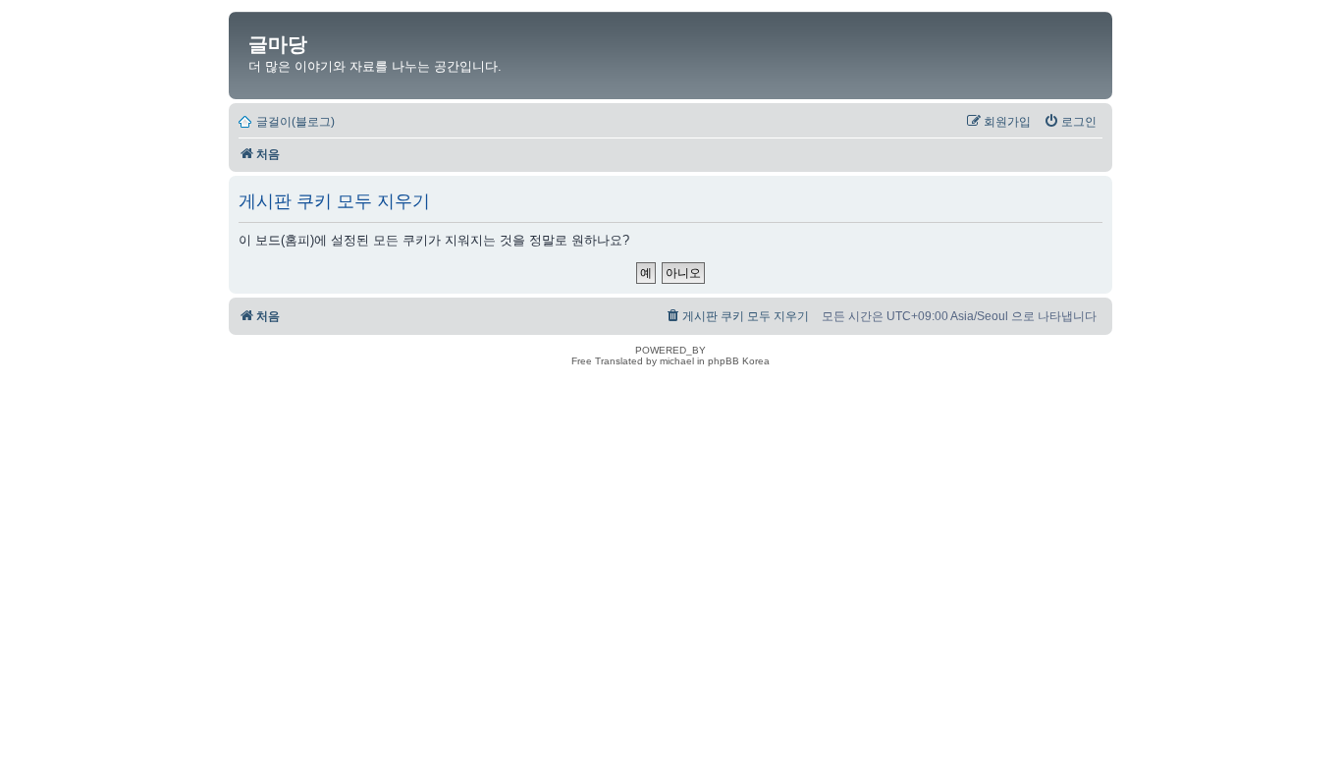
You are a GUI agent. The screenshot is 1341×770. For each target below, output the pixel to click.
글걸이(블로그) (295, 122)
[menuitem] (1070, 122)
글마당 (277, 44)
